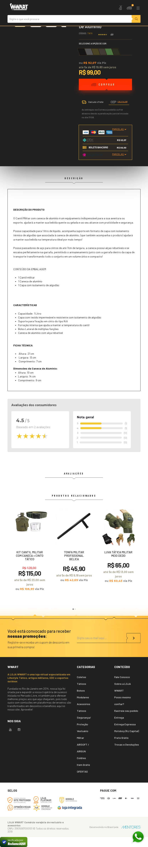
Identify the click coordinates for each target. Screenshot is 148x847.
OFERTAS (82, 771)
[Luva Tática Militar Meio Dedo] (118, 547)
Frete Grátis (121, 737)
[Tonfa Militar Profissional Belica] (74, 547)
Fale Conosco (122, 677)
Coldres (81, 758)
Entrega (119, 717)
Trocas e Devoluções (126, 744)
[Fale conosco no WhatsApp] (138, 837)
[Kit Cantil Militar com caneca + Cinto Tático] (30, 551)
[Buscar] (136, 19)
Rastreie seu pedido (126, 710)
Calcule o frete (95, 101)
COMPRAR (105, 89)
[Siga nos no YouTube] (10, 729)
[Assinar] (133, 638)
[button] (73, 609)
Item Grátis (83, 764)
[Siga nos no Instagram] (19, 729)
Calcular (122, 101)
